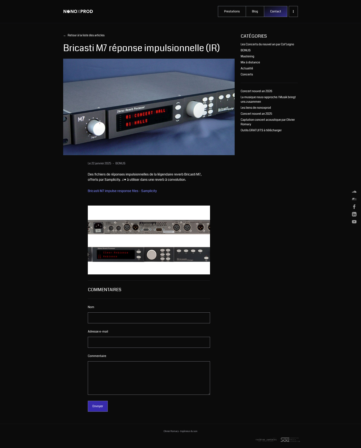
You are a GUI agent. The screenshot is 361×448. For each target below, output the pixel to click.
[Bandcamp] (354, 199)
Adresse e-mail (98, 331)
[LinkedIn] (354, 214)
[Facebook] (354, 206)
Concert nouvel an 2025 (256, 114)
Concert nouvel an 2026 (256, 91)
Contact (275, 11)
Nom (91, 307)
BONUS (246, 50)
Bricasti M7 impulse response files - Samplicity (122, 190)
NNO (78, 11)
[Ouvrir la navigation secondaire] (293, 11)
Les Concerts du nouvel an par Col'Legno (267, 44)
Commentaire (97, 356)
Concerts (247, 74)
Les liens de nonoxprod (256, 108)
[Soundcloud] (354, 191)
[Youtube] (354, 221)
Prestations (232, 11)
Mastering (247, 56)
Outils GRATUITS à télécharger (261, 130)
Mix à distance (250, 62)
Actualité (247, 68)
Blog (255, 11)
